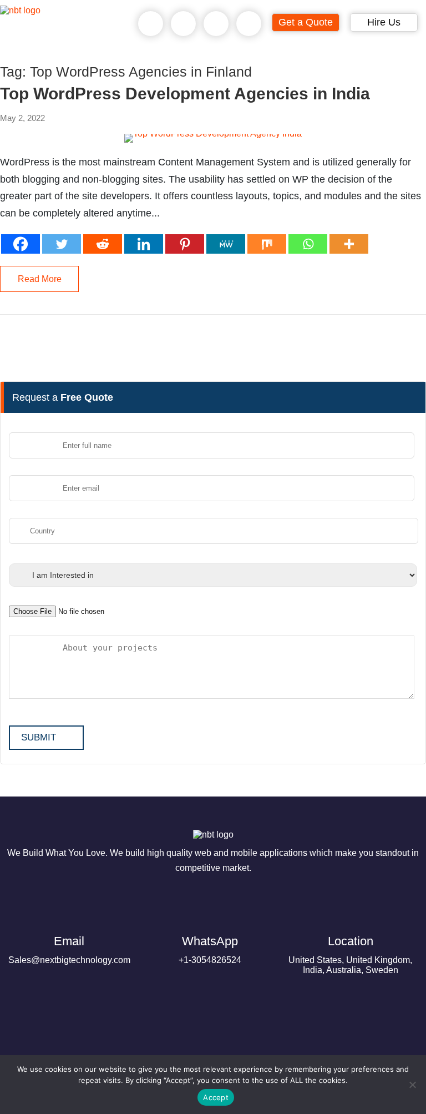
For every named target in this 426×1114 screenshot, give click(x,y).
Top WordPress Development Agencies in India (185, 93)
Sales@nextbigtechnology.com (69, 949)
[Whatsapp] (307, 244)
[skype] (216, 23)
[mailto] (249, 23)
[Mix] (266, 244)
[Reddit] (102, 244)
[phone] (151, 23)
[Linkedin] (143, 244)
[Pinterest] (184, 244)
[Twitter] (61, 244)
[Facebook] (20, 244)
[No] (412, 1084)
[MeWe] (225, 244)
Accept (216, 1097)
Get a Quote (305, 22)
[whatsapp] (183, 23)
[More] (348, 244)
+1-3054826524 (210, 949)
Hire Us (383, 22)
